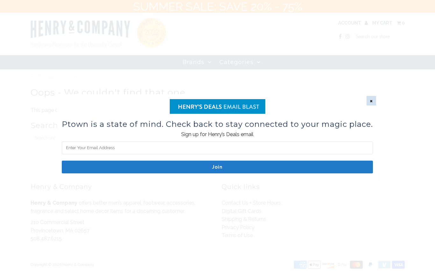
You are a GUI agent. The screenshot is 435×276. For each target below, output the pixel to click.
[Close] (371, 100)
